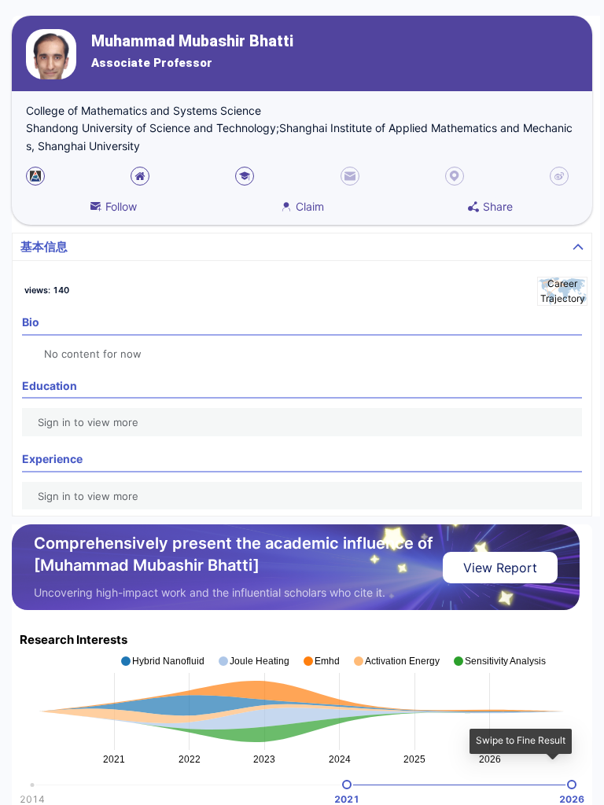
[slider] (346, 784)
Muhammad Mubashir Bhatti (192, 41)
